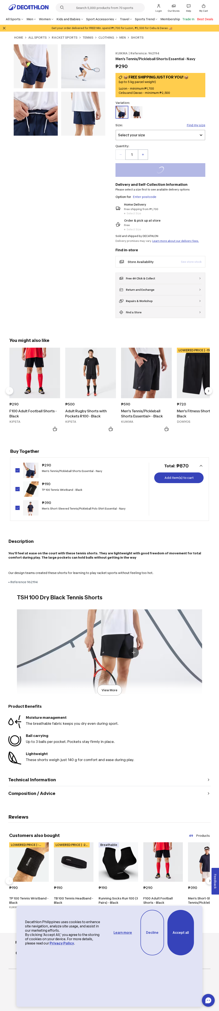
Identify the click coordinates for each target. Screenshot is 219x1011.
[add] (143, 155)
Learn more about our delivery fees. (175, 241)
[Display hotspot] (134, 652)
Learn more (123, 933)
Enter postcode (144, 197)
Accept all (181, 933)
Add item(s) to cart (179, 477)
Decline (152, 933)
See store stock (191, 261)
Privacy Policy (62, 943)
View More (109, 690)
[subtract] (120, 155)
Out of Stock (163, 170)
